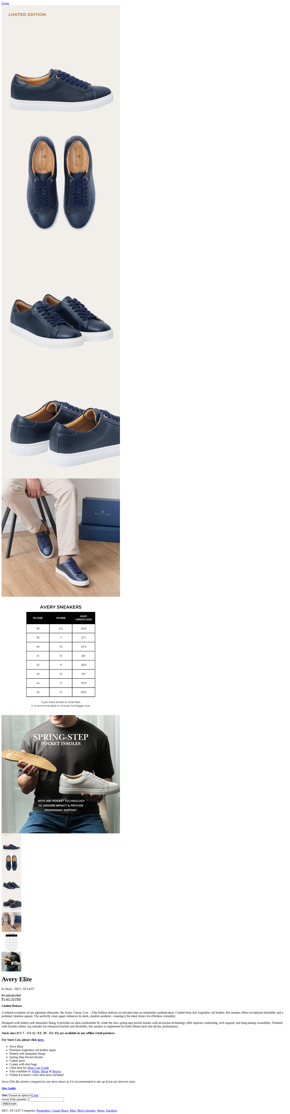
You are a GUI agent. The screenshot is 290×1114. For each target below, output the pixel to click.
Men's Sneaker (86, 1110)
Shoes (100, 1110)
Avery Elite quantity (14, 1099)
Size (4, 1095)
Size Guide (9, 1088)
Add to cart (9, 1103)
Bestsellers (43, 1110)
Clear (35, 1095)
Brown (56, 1071)
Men (73, 1110)
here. (41, 1039)
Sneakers (111, 1110)
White (35, 1071)
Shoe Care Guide (38, 1067)
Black (44, 1071)
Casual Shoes (59, 1110)
